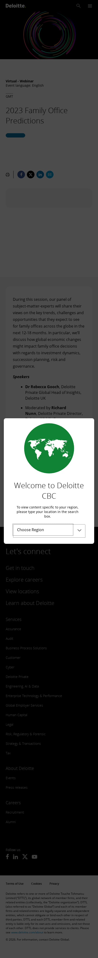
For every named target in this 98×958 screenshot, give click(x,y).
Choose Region (30, 529)
